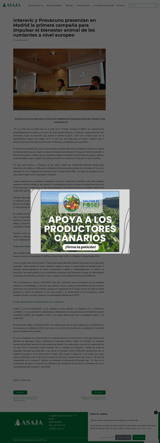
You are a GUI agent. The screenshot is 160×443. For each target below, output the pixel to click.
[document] (80, 221)
